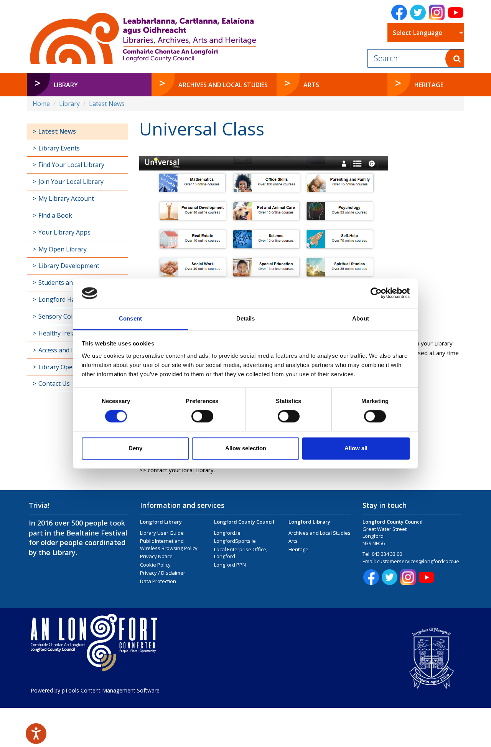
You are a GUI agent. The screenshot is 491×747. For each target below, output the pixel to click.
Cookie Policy (155, 564)
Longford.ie (227, 532)
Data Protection (158, 581)
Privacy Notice (156, 556)
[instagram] (436, 12)
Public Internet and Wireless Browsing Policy (169, 544)
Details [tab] (245, 318)
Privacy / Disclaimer (162, 572)
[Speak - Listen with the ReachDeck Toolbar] (36, 733)
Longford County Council (244, 521)
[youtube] (455, 12)
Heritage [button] (428, 85)
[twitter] (418, 12)
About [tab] (360, 318)
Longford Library (161, 521)
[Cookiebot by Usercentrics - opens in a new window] (376, 293)
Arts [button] (311, 85)
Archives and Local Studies (319, 532)
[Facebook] (399, 12)
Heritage (298, 549)
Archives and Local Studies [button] (223, 85)
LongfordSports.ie (235, 540)
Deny (135, 448)
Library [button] (66, 85)
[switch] (202, 416)
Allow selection (245, 448)
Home (41, 103)
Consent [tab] (130, 318)
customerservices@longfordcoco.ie (418, 561)
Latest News (107, 103)
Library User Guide (162, 532)
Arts (293, 540)
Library (69, 103)
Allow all (355, 448)
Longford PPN (230, 564)
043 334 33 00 (387, 553)
